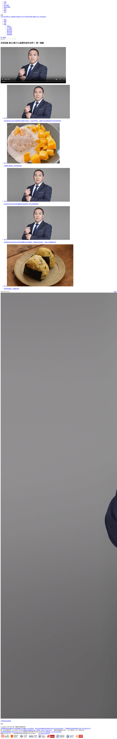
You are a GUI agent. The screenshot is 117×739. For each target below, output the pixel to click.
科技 (5, 16)
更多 (5, 24)
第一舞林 (6, 5)
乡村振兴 (18, 16)
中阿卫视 (26, 16)
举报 (115, 291)
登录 (5, 19)
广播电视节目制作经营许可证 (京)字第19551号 (78, 728)
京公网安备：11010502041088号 (53, 732)
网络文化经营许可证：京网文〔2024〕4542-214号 (38, 730)
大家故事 (13, 16)
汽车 (5, 12)
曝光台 (8, 16)
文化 (2, 16)
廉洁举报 (9, 31)
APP (5, 23)
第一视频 (3, 37)
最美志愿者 (7, 7)
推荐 (5, 2)
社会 (38, 16)
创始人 (9, 26)
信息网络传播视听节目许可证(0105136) (11, 732)
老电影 (34, 16)
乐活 (5, 8)
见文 (5, 3)
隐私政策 (9, 34)
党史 (22, 16)
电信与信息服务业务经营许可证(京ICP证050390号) (49, 728)
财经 (5, 10)
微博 (5, 21)
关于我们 (9, 27)
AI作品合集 (42, 16)
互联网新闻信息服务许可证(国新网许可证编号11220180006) (17, 728)
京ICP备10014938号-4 (44, 733)
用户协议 (9, 32)
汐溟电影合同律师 (6, 721)
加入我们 (9, 29)
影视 (31, 16)
